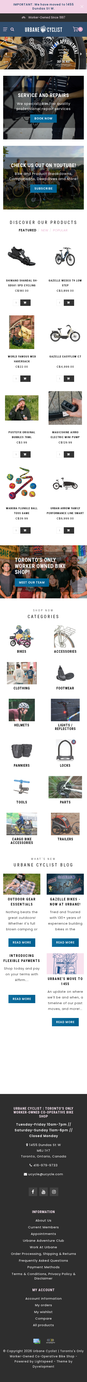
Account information (43, 1298)
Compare (43, 1318)
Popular (60, 230)
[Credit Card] (36, 1341)
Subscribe (43, 189)
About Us (43, 1220)
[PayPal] (50, 1341)
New (44, 230)
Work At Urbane (43, 1247)
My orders (43, 1305)
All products (43, 1325)
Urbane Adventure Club (43, 1240)
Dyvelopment (43, 1367)
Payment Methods (43, 1267)
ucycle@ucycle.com (45, 1174)
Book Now (43, 119)
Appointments (43, 1234)
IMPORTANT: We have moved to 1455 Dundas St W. (43, 7)
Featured (28, 230)
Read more (22, 943)
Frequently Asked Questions (43, 1260)
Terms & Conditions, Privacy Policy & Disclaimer (44, 1276)
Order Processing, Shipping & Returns (43, 1253)
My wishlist (43, 1312)
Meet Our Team (32, 583)
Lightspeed (44, 1362)
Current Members (43, 1227)
